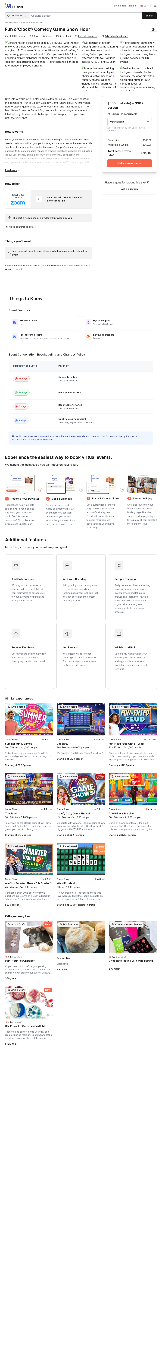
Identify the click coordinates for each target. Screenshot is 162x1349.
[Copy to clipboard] (153, 29)
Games (24, 23)
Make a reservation (130, 163)
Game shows (37, 23)
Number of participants (124, 114)
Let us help (120, 5)
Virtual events (11, 23)
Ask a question (129, 189)
